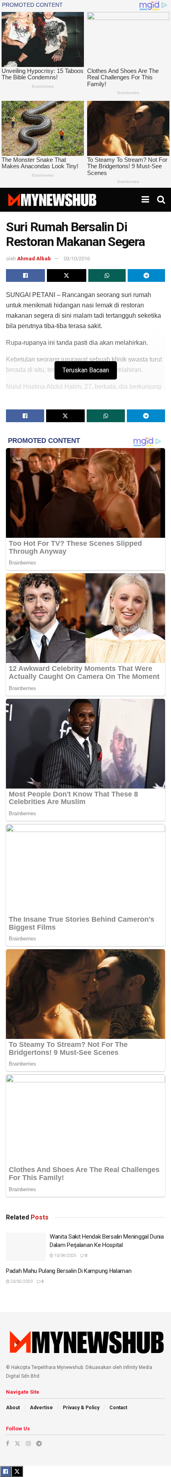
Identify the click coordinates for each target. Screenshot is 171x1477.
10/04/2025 (64, 1255)
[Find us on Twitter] (17, 1443)
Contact (118, 1407)
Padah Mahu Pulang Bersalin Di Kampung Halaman (69, 1270)
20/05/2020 (21, 1281)
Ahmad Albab (34, 259)
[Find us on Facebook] (7, 1443)
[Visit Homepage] (52, 200)
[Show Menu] (145, 200)
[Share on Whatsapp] (107, 275)
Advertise (41, 1407)
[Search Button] (161, 200)
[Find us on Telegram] (39, 1443)
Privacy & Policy (81, 1407)
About (13, 1407)
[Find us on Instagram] (28, 1443)
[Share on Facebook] (25, 275)
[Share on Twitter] (66, 275)
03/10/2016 (77, 259)
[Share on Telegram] (146, 275)
